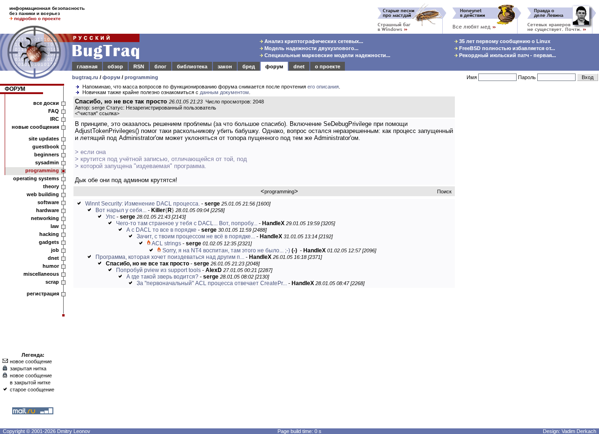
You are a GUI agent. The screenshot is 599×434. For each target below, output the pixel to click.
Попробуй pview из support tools (158, 270)
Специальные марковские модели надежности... (326, 55)
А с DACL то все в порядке (161, 230)
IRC (54, 119)
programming (141, 77)
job (55, 250)
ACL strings (166, 243)
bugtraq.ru (85, 77)
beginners (46, 154)
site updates (44, 138)
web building (43, 194)
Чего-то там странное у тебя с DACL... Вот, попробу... (186, 223)
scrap (52, 282)
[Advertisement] (529, 238)
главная (87, 66)
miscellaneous (41, 274)
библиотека (192, 66)
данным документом (224, 92)
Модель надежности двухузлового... (310, 48)
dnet (299, 66)
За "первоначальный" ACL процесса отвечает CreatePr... (212, 283)
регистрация (43, 293)
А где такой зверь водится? (162, 276)
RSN (138, 66)
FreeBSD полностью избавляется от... (506, 48)
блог (160, 66)
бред (248, 66)
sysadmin (47, 162)
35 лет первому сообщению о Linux (504, 41)
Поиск (444, 191)
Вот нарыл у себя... (120, 210)
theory (51, 186)
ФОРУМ (15, 89)
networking (45, 218)
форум (274, 66)
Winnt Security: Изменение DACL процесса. (142, 203)
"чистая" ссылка (97, 113)
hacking (49, 234)
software (48, 202)
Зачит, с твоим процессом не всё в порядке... (196, 236)
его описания (323, 86)
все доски (46, 103)
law (55, 226)
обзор (115, 66)
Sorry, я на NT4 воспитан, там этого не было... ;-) (226, 250)
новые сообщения (35, 127)
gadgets (49, 242)
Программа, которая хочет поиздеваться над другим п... (169, 257)
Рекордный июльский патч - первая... (507, 55)
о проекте (327, 66)
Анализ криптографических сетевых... (313, 41)
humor (51, 266)
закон (225, 66)
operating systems (36, 178)
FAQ (53, 111)
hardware (47, 210)
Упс (110, 216)
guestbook (45, 146)
